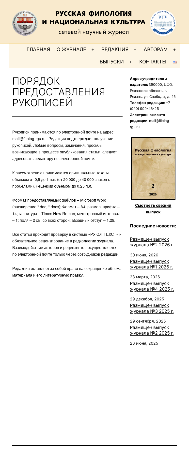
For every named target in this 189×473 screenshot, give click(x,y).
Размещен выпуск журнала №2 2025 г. (152, 330)
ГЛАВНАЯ (38, 49)
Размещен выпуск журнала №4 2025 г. (152, 286)
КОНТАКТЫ (152, 62)
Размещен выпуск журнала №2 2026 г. (152, 241)
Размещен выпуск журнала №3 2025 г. (152, 308)
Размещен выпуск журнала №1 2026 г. (151, 264)
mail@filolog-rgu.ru (29, 138)
